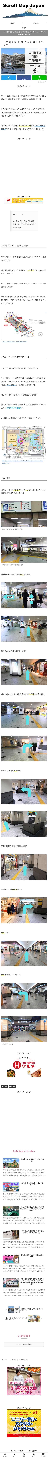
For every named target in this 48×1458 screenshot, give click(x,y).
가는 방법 (17, 227)
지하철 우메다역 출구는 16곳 (24, 221)
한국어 (13, 1086)
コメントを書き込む (24, 1344)
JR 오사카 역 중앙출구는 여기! (24, 224)
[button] (43, 693)
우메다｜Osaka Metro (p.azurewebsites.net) (14, 341)
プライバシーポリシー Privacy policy (24, 1451)
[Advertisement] (24, 164)
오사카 (6, 1086)
